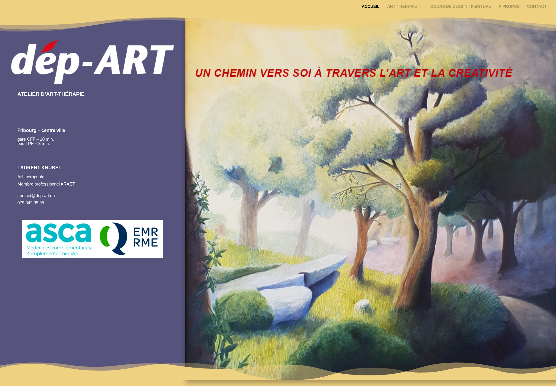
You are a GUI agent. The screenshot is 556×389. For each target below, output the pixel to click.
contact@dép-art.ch (36, 195)
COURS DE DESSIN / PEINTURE (460, 6)
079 (20, 202)
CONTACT (537, 6)
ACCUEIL (371, 6)
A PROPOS (509, 6)
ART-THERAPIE (402, 6)
